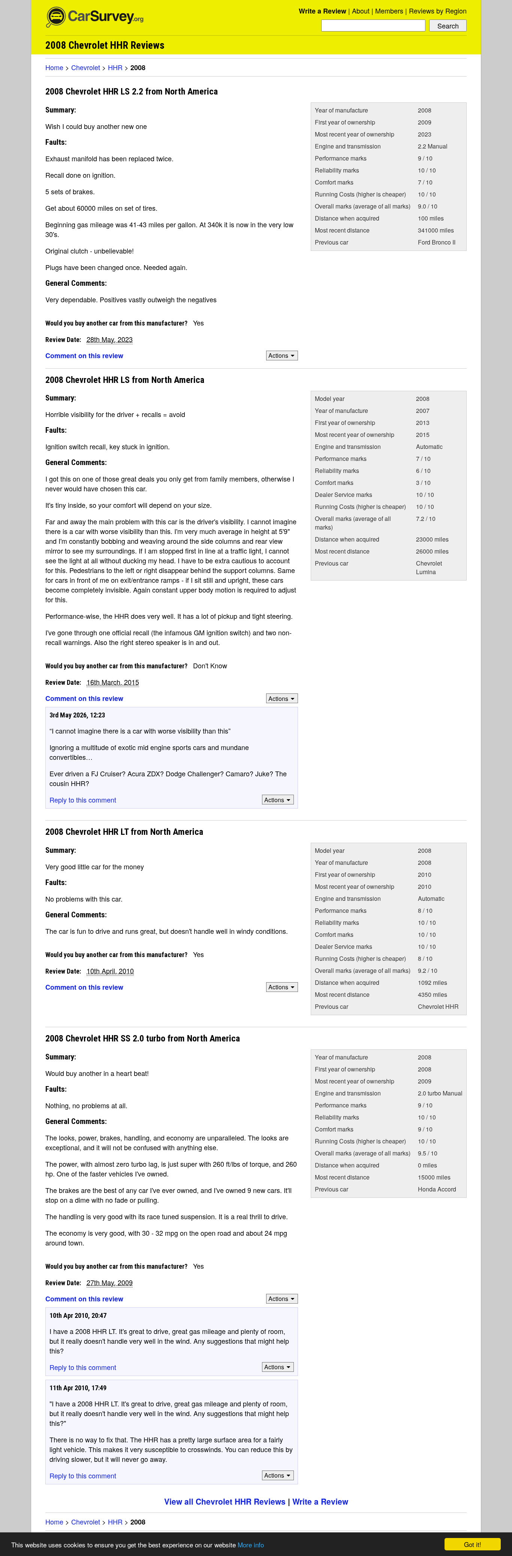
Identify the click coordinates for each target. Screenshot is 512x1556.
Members (389, 10)
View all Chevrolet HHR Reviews (225, 1501)
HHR (115, 67)
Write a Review (322, 11)
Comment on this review (84, 355)
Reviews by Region (438, 10)
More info (251, 1544)
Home (54, 67)
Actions (278, 355)
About (361, 10)
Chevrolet (85, 67)
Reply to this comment (82, 799)
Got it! (472, 1544)
